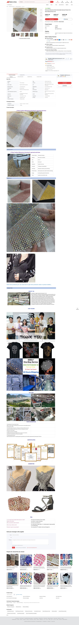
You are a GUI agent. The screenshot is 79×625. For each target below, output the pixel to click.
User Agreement (45, 621)
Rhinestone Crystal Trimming (11, 613)
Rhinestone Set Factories (28, 611)
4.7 (61, 76)
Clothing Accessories (18, 6)
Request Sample (61, 21)
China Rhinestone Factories (19, 611)
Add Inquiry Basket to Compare (25, 38)
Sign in (71, 2)
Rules (72, 4)
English (18, 619)
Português (24, 619)
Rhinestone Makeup (26, 606)
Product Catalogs (19, 594)
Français (28, 619)
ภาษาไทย (54, 619)
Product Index (55, 618)
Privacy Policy (53, 621)
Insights (63, 618)
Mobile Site (59, 618)
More (7, 615)
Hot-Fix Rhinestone (9, 596)
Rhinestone (23, 6)
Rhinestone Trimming (42, 596)
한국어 (47, 619)
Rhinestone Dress (18, 606)
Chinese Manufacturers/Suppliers (29, 618)
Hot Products (17, 618)
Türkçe (57, 619)
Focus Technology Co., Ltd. (33, 621)
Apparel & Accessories (12, 6)
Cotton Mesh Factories (37, 611)
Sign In (46, 70)
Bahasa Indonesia (65, 619)
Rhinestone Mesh (54, 611)
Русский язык (31, 619)
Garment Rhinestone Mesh (62, 611)
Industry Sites (45, 618)
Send (13, 547)
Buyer (51, 4)
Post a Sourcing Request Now (32, 547)
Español (21, 619)
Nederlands (41, 619)
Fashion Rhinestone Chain (46, 611)
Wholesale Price (41, 618)
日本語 (49, 619)
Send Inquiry (52, 19)
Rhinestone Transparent (10, 606)
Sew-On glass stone (59, 596)
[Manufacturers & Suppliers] (12, 2)
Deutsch (38, 619)
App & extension (61, 4)
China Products (22, 618)
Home (7, 6)
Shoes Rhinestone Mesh (20, 613)
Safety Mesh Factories (10, 611)
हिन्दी (51, 619)
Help (56, 4)
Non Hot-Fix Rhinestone (26, 596)
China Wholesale (36, 618)
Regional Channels (50, 618)
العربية (44, 619)
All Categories (10, 4)
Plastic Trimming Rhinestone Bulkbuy (31, 613)
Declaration (49, 621)
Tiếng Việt (60, 619)
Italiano (35, 619)
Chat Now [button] (66, 19)
